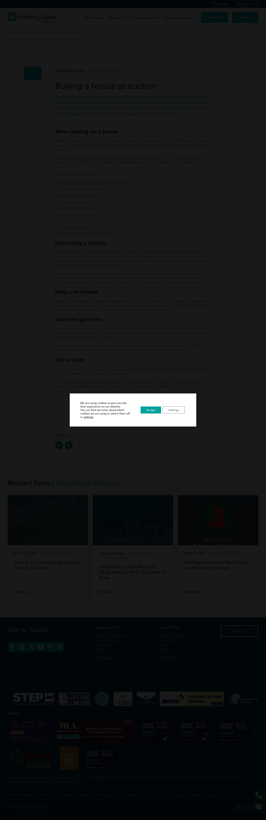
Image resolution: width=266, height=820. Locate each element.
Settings (173, 410)
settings (88, 417)
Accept (150, 410)
